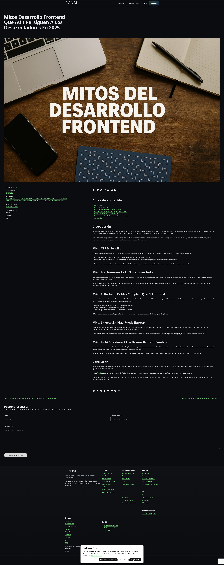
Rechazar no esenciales (108, 560)
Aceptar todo (135, 560)
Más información (96, 556)
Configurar (123, 560)
